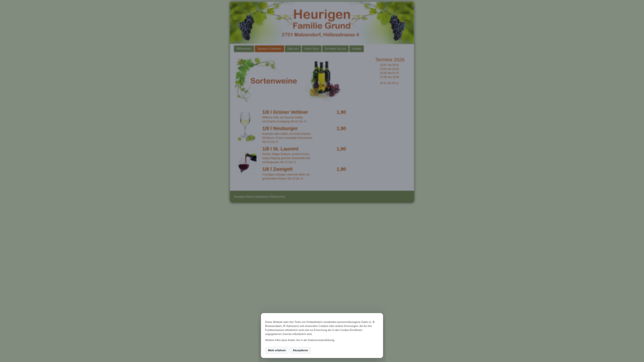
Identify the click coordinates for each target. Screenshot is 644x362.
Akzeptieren (300, 350)
